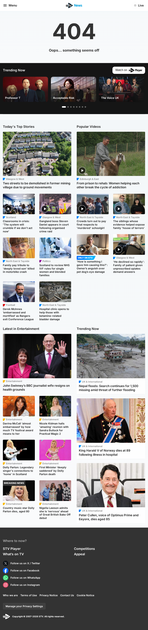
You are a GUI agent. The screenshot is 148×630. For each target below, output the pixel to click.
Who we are (10, 595)
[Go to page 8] (85, 107)
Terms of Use (28, 595)
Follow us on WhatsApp (25, 577)
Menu (13, 5)
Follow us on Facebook (24, 570)
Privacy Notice (49, 595)
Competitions (84, 549)
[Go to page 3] (71, 107)
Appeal (79, 554)
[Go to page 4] (74, 107)
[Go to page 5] (76, 107)
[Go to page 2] (68, 107)
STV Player (12, 549)
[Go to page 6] (79, 107)
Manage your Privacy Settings (24, 606)
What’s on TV (13, 554)
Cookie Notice (85, 595)
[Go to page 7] (82, 107)
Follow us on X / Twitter (25, 563)
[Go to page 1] (64, 107)
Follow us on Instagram (25, 584)
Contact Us (67, 595)
